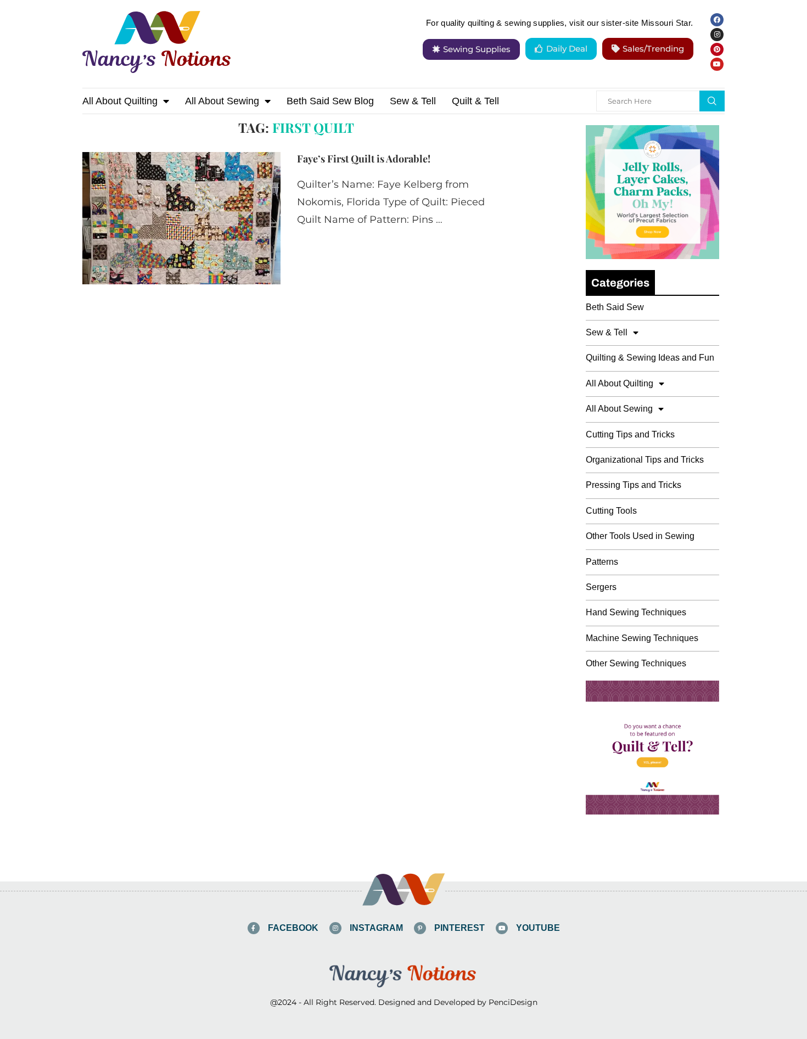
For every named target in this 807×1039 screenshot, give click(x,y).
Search (712, 101)
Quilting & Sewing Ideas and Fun (650, 357)
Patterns (602, 561)
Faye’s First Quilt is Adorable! (363, 158)
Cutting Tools (611, 510)
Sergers (601, 587)
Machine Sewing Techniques (642, 638)
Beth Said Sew (615, 307)
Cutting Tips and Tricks (630, 434)
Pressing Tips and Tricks (633, 485)
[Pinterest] (717, 49)
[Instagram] (717, 34)
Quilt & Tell (475, 101)
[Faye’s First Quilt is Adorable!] (181, 218)
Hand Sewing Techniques (636, 612)
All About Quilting (120, 101)
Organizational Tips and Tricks (645, 459)
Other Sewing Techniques (636, 663)
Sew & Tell (413, 101)
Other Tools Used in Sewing (640, 536)
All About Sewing (222, 101)
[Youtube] (717, 64)
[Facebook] (717, 19)
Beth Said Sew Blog (330, 101)
